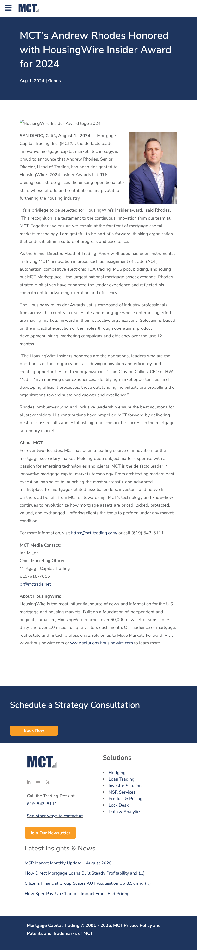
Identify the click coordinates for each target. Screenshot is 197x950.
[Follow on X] (48, 782)
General (56, 81)
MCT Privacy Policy (132, 925)
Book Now (34, 730)
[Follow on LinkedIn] (28, 782)
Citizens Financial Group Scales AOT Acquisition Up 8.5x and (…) (88, 883)
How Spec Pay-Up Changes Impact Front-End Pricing (77, 893)
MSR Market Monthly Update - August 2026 (68, 863)
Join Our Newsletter (50, 833)
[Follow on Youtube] (38, 782)
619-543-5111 (42, 804)
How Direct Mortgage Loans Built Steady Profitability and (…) (85, 873)
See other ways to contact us (55, 816)
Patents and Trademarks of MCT (60, 933)
